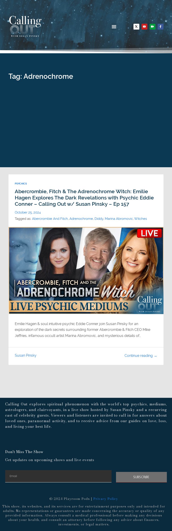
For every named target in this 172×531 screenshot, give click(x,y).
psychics (21, 183)
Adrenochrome (81, 219)
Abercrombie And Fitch (50, 219)
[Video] (152, 27)
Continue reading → (141, 355)
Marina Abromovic (119, 219)
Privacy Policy (105, 498)
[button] (114, 26)
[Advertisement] (86, 133)
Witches (140, 219)
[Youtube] (144, 27)
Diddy (99, 219)
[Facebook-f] (160, 27)
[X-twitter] (136, 27)
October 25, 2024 (28, 212)
